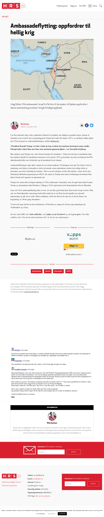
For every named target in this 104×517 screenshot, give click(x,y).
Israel (48, 271)
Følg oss (73, 6)
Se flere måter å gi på (73, 254)
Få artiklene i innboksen (50, 447)
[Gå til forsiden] (11, 476)
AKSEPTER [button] (62, 514)
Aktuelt (5, 17)
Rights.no (30, 238)
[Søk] (100, 5)
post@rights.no (38, 479)
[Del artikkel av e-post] (82, 125)
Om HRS (82, 6)
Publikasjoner (62, 6)
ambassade (37, 271)
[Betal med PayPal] (73, 246)
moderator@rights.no (31, 292)
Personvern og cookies (9, 486)
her (51, 217)
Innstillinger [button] (51, 514)
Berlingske (55, 141)
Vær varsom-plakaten (42, 496)
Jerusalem (58, 271)
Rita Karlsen (25, 124)
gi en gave (77, 214)
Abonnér (73, 452)
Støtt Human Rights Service (11, 482)
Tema (95, 6)
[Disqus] (52, 320)
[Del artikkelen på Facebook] (87, 125)
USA (69, 271)
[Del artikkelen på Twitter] (92, 125)
